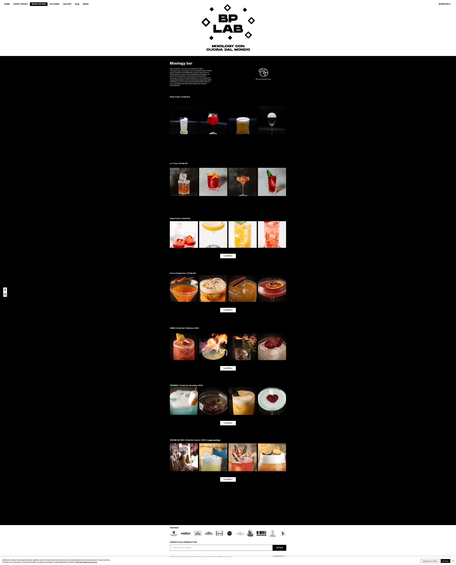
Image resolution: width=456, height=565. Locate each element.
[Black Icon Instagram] (5, 294)
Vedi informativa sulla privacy (86, 562)
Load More (228, 256)
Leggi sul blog (214, 440)
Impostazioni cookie (429, 561)
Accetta (445, 561)
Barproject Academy (199, 74)
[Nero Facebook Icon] (5, 290)
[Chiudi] (453, 561)
